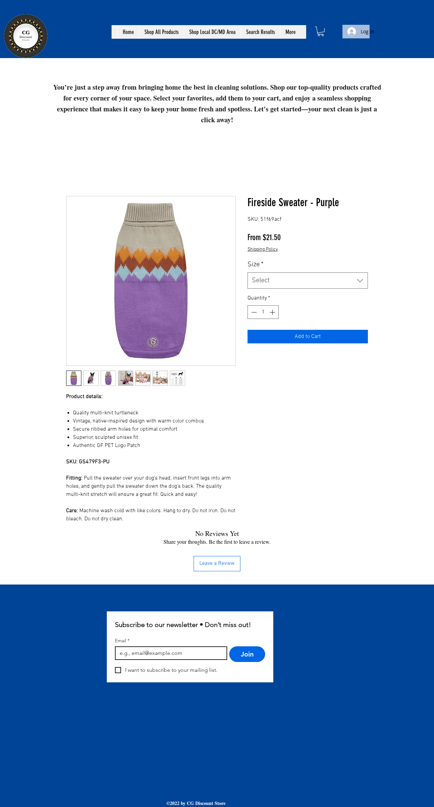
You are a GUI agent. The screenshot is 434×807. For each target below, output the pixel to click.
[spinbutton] (263, 312)
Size (255, 265)
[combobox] (308, 280)
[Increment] (273, 312)
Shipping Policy (263, 249)
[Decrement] (253, 312)
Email (122, 641)
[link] (321, 31)
